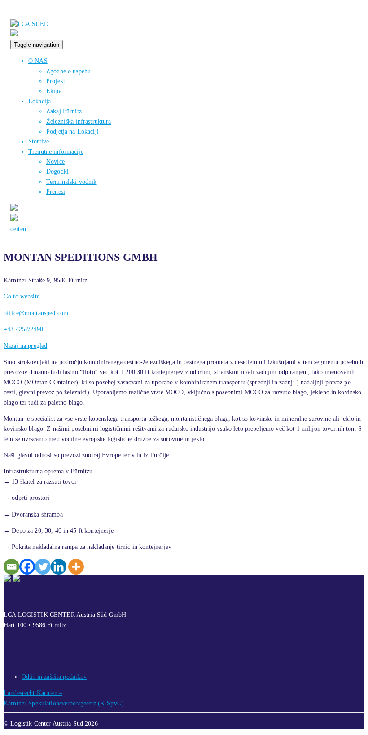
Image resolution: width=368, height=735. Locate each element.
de (13, 229)
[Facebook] (27, 567)
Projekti (56, 81)
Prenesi (55, 191)
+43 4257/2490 (23, 329)
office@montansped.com (36, 313)
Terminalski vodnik (71, 181)
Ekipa (53, 91)
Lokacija (39, 101)
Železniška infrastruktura (78, 121)
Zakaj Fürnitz (64, 111)
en (23, 229)
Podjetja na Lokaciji (72, 131)
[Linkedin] (58, 567)
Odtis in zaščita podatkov (54, 676)
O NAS (38, 61)
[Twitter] (43, 567)
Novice (55, 161)
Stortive (38, 141)
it (18, 229)
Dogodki (57, 171)
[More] (76, 567)
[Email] (11, 567)
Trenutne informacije (55, 151)
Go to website (21, 296)
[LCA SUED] (29, 24)
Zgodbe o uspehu (68, 71)
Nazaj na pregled (25, 346)
